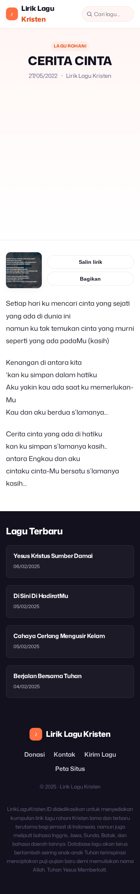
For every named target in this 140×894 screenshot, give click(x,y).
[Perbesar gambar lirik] (24, 270)
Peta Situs (70, 768)
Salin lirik (90, 262)
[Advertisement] (70, 154)
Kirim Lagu (100, 754)
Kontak (64, 754)
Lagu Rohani (70, 46)
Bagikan (90, 279)
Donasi (34, 754)
